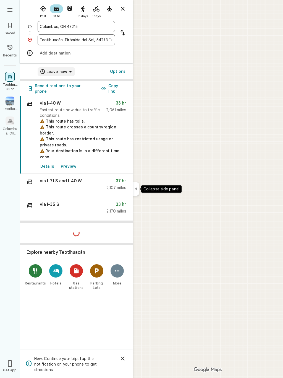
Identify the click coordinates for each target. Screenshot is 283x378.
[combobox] (76, 26)
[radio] (43, 10)
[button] (76, 185)
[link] (76, 135)
